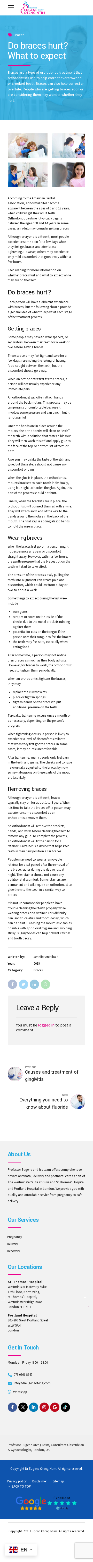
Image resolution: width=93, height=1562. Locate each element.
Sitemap (58, 1481)
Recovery (13, 1251)
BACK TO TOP (21, 1486)
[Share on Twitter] (23, 984)
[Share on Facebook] (12, 984)
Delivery (12, 1244)
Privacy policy (17, 1481)
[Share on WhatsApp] (45, 984)
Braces (19, 34)
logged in (46, 1025)
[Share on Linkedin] (34, 984)
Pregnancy (14, 1237)
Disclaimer (39, 1481)
